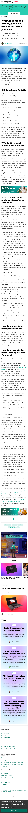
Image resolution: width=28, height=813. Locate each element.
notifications (16, 493)
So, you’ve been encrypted (12, 588)
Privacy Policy (4, 790)
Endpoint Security (5, 780)
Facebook (5, 16)
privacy (14, 525)
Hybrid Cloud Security (6, 782)
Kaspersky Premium (5, 737)
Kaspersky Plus (4, 735)
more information (10, 807)
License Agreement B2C (21, 790)
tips (18, 527)
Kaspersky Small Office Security (8, 746)
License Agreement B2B (6, 791)
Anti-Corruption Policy (12, 790)
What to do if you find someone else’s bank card (14, 652)
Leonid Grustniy (8, 43)
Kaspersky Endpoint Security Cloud (9, 748)
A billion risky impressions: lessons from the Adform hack (14, 678)
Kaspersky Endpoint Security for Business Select (12, 762)
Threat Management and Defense (9, 777)
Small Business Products (7, 743)
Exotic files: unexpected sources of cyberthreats (14, 629)
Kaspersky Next (4, 757)
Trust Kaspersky (11, 796)
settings (20, 525)
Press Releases (4, 796)
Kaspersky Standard (5, 733)
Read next (5, 585)
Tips (14, 624)
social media (12, 527)
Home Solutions (5, 729)
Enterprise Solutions (6, 769)
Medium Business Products (8, 754)
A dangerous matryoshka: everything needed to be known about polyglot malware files (14, 704)
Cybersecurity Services (6, 775)
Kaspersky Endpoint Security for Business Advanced (12, 764)
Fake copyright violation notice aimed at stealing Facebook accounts (11, 578)
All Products (4, 751)
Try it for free (14, 13)
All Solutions (4, 739)
